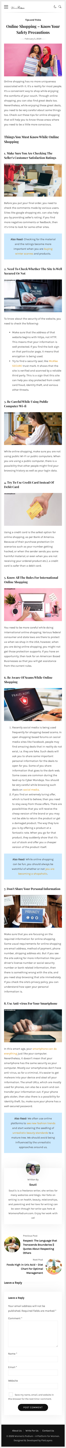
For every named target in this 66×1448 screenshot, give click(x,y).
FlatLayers (46, 1440)
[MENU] (6, 6)
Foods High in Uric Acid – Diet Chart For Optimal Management (25, 1268)
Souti (33, 1184)
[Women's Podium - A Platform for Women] (18, 11)
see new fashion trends (41, 1123)
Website (13, 1380)
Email (12, 1367)
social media (31, 789)
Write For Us (32, 1430)
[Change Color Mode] (55, 6)
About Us (17, 1430)
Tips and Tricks (33, 19)
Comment (15, 1318)
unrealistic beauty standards (30, 1132)
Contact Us (48, 1430)
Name (12, 1353)
